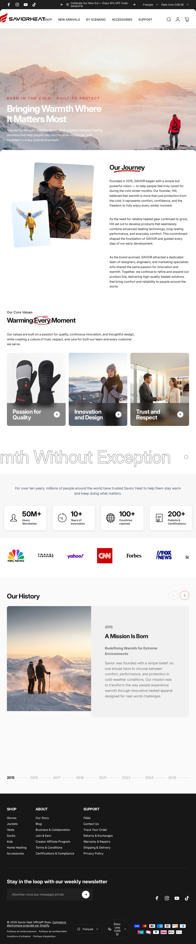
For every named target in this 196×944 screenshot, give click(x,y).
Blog (39, 824)
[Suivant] (134, 4)
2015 (12, 778)
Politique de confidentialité (53, 931)
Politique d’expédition (44, 936)
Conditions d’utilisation (19, 936)
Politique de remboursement (22, 931)
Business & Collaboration (53, 830)
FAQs (87, 818)
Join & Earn (43, 835)
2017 (58, 778)
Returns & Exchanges (98, 835)
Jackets (12, 824)
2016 (35, 778)
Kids (10, 841)
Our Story (42, 818)
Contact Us (91, 824)
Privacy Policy (93, 853)
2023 (127, 778)
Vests (10, 830)
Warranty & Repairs (96, 841)
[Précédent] (62, 4)
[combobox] (150, 4)
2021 (104, 778)
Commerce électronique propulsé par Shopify (36, 924)
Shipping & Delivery (97, 847)
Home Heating (16, 847)
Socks (11, 835)
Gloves (11, 818)
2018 (81, 778)
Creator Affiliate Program (53, 841)
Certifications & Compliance (55, 853)
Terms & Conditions (49, 847)
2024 (150, 778)
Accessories (15, 853)
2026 (173, 778)
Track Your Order (95, 830)
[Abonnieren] (86, 894)
